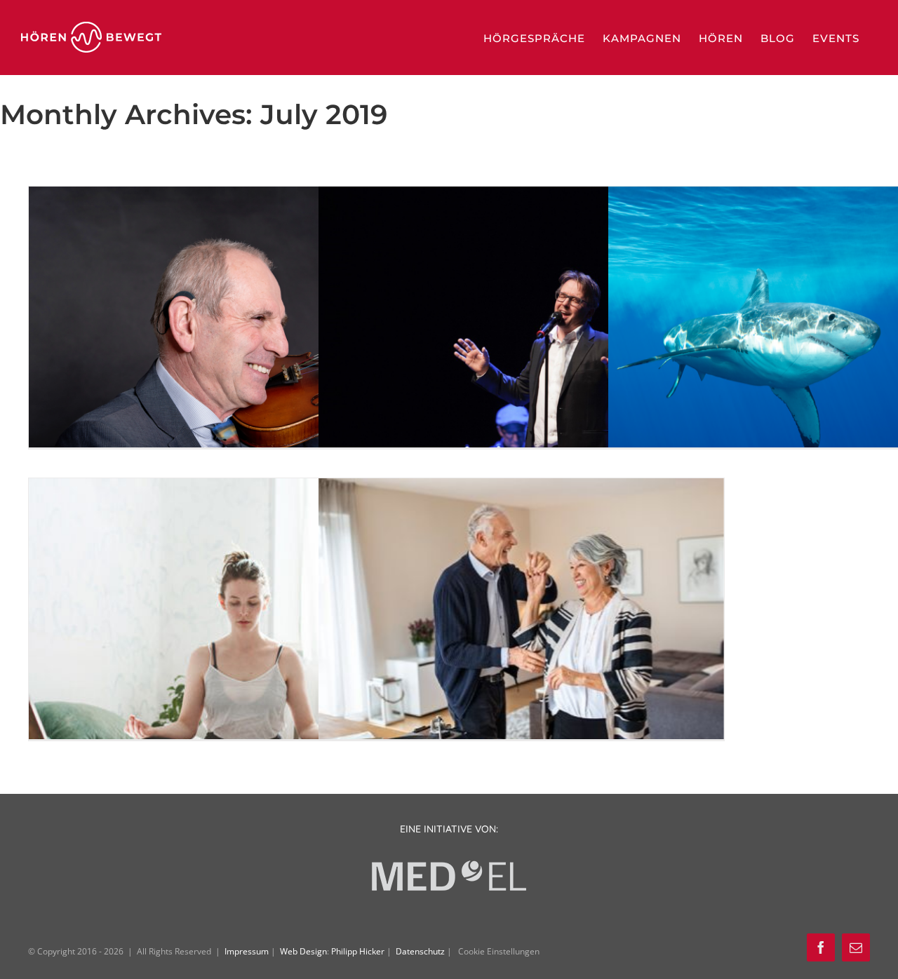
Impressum (247, 951)
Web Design (303, 951)
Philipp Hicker (357, 951)
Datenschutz (421, 951)
